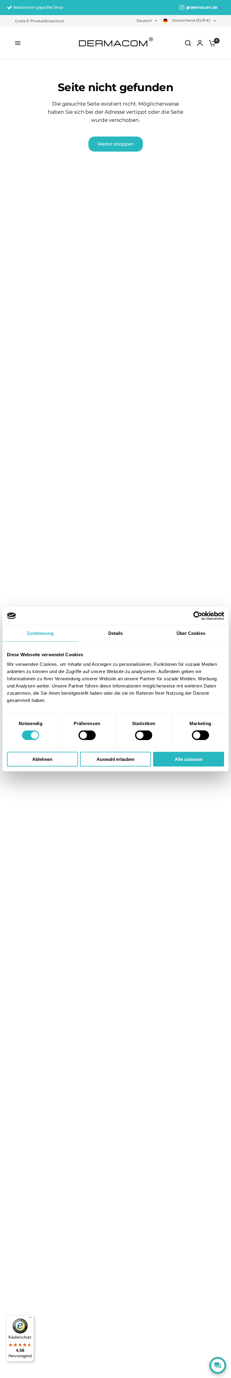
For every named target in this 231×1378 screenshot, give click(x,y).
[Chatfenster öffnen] (217, 1365)
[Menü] (30, 1318)
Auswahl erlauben (115, 758)
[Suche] (188, 43)
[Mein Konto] (200, 43)
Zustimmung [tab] (40, 633)
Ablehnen (42, 758)
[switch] (87, 735)
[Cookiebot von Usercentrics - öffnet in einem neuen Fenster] (197, 615)
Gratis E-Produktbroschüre (39, 21)
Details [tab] (115, 633)
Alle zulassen (189, 758)
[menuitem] (41, 21)
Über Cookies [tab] (191, 633)
